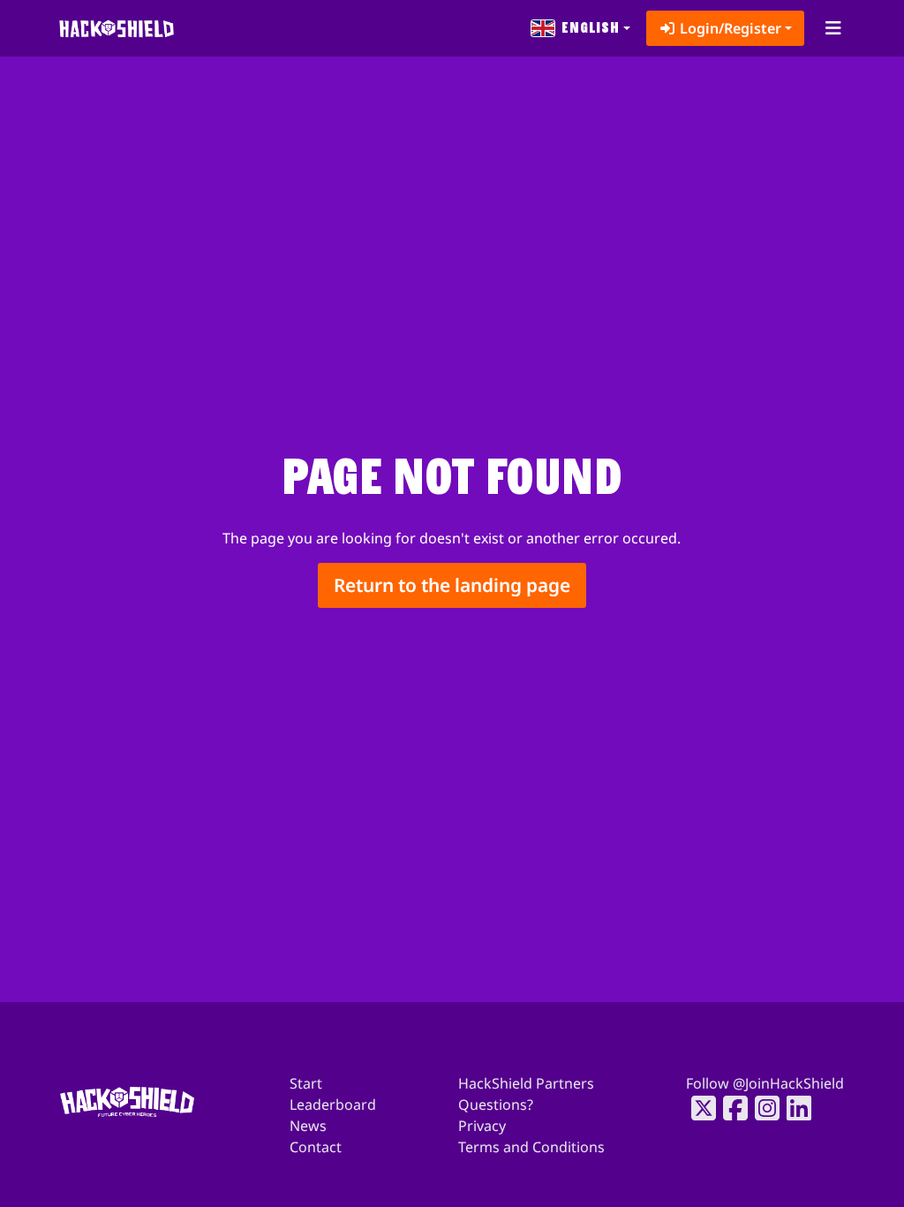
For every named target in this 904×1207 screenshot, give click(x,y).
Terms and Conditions (531, 1147)
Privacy (482, 1125)
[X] (698, 1108)
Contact (316, 1147)
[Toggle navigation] (833, 28)
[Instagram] (762, 1108)
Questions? (495, 1104)
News (308, 1125)
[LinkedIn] (793, 1108)
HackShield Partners (526, 1083)
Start (306, 1083)
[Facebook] (730, 1108)
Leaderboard (333, 1104)
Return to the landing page (452, 585)
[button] (581, 28)
